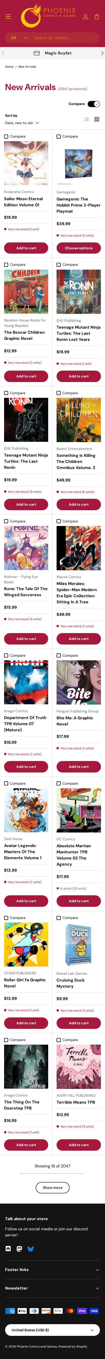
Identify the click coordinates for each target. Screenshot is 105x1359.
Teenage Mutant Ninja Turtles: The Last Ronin (26, 461)
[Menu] (8, 16)
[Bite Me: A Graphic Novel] (79, 682)
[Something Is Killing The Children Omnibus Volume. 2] (79, 420)
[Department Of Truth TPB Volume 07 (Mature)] (26, 682)
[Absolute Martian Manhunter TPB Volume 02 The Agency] (79, 810)
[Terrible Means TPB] (79, 1067)
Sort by (11, 115)
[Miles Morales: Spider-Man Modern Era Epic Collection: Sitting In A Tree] (79, 548)
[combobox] (52, 37)
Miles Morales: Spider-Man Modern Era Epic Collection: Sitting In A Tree (77, 593)
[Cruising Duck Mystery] (79, 945)
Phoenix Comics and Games (37, 1347)
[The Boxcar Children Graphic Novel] (26, 292)
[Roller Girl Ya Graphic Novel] (26, 945)
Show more (52, 1187)
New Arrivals (27, 67)
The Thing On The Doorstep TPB (22, 1105)
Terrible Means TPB (76, 1102)
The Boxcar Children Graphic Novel (24, 335)
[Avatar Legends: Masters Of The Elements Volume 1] (26, 810)
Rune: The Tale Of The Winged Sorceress (26, 591)
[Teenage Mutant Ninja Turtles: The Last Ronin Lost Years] (79, 292)
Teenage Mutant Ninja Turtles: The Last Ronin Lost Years (78, 333)
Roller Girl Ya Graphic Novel (25, 983)
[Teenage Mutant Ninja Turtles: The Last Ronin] (26, 420)
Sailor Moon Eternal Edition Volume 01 (23, 202)
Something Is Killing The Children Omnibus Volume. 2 (76, 461)
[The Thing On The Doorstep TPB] (26, 1067)
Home (9, 67)
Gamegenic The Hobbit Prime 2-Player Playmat (79, 205)
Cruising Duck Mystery (71, 983)
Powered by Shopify (72, 1347)
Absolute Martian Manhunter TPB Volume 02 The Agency (74, 855)
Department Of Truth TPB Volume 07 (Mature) (25, 724)
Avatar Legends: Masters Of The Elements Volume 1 (23, 851)
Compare (77, 103)
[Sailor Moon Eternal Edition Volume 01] (26, 163)
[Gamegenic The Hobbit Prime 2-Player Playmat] (79, 163)
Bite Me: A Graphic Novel (75, 721)
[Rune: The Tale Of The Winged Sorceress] (26, 548)
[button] (96, 16)
